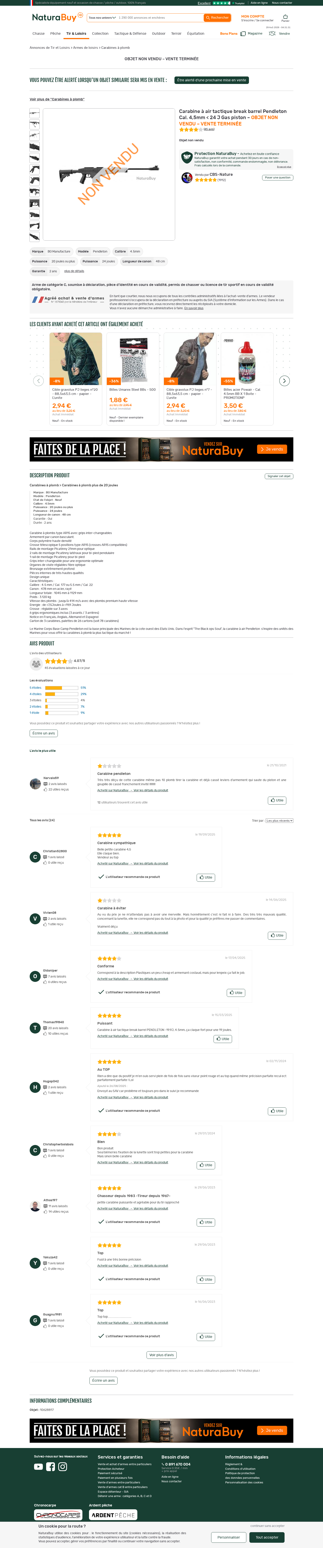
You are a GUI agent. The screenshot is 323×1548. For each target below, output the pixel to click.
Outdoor (158, 33)
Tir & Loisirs (76, 33)
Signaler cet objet (279, 476)
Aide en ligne (259, 3)
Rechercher (219, 17)
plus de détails (74, 271)
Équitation (195, 33)
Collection (100, 33)
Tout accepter (267, 1537)
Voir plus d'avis (161, 1355)
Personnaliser (229, 1537)
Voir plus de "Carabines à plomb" (57, 99)
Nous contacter (282, 3)
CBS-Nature (214, 175)
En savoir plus (193, 308)
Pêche (55, 33)
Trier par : (258, 820)
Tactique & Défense (130, 33)
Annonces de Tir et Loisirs (50, 47)
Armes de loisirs (85, 47)
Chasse (39, 33)
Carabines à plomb (115, 47)
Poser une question (277, 177)
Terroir (176, 33)
